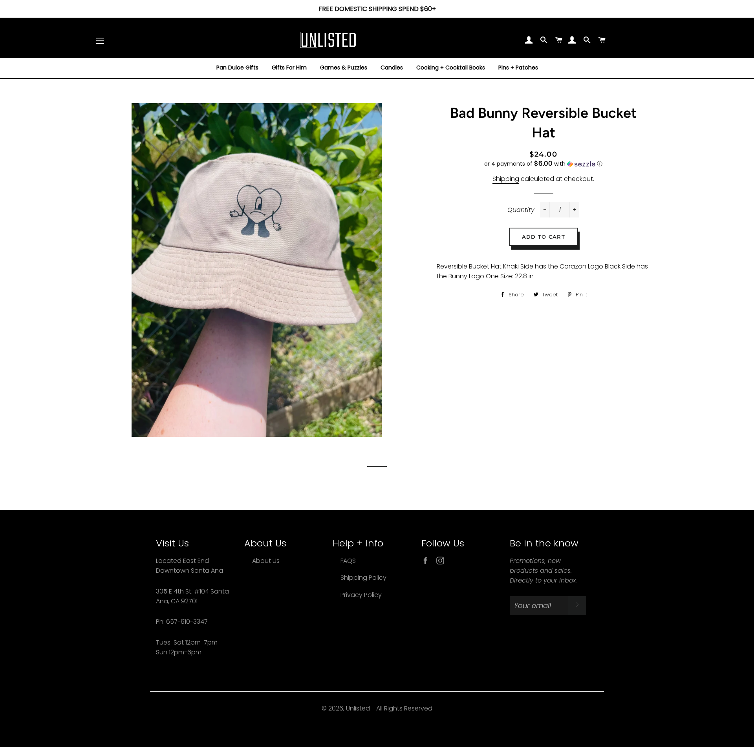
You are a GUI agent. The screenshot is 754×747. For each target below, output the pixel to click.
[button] (543, 164)
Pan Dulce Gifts (237, 67)
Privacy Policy (361, 594)
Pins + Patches (518, 67)
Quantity (520, 209)
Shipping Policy (363, 577)
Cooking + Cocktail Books (450, 67)
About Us (266, 560)
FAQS (348, 560)
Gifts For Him (289, 67)
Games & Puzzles (343, 67)
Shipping (505, 178)
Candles (392, 67)
